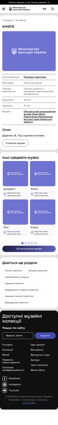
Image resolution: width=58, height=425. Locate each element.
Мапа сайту (38, 370)
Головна (7, 345)
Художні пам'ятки (14, 283)
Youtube (14, 390)
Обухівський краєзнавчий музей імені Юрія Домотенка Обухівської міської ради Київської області (40, 116)
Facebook (14, 378)
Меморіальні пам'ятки (16, 302)
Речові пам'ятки (13, 271)
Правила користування (11, 361)
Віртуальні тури (40, 355)
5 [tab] (35, 243)
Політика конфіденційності (13, 368)
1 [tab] (22, 243)
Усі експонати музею (29, 248)
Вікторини (37, 350)
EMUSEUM (29, 403)
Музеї (5, 355)
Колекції (7, 350)
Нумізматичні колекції (17, 277)
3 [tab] (29, 243)
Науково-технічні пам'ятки (19, 296)
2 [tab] (26, 243)
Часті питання (39, 365)
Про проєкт (38, 345)
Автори (35, 360)
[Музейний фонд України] (20, 8)
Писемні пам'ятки (35, 77)
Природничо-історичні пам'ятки (21, 290)
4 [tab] (32, 243)
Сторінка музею (15, 143)
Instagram (15, 384)
